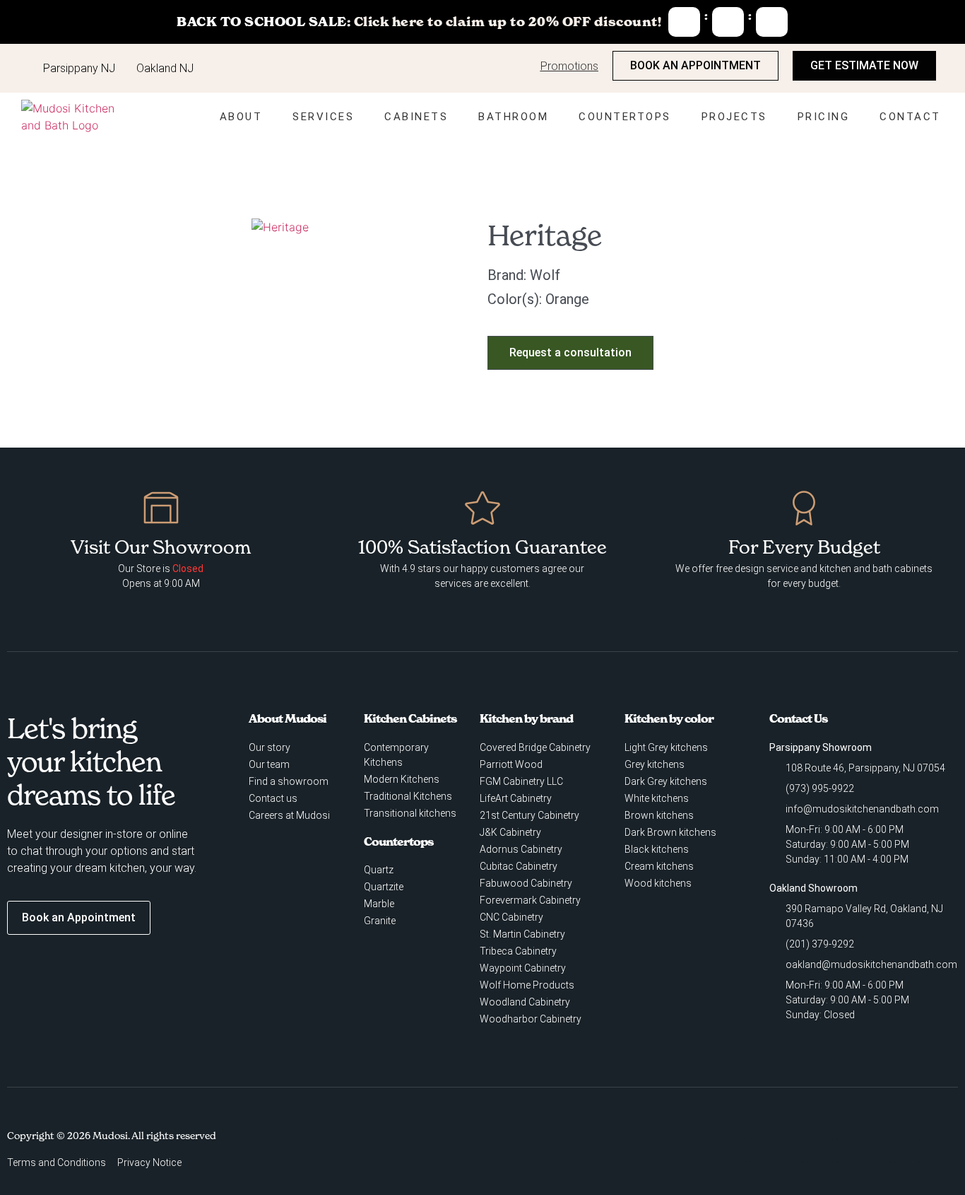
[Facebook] (733, 1150)
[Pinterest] (878, 1150)
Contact (910, 116)
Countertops (625, 116)
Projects (734, 116)
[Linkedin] (849, 1150)
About (241, 116)
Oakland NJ (165, 68)
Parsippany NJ (79, 68)
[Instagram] (762, 1150)
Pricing (824, 116)
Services (323, 116)
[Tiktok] (907, 1150)
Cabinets (416, 116)
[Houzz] (820, 1150)
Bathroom (513, 116)
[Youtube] (791, 1150)
